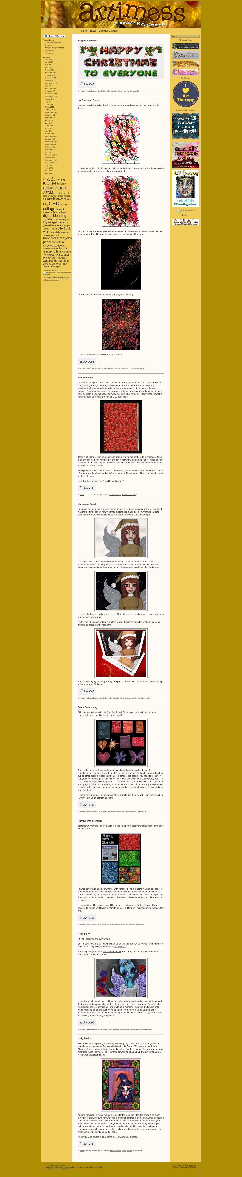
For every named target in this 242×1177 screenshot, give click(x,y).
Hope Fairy (84, 933)
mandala (55, 232)
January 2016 (50, 75)
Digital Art (126, 91)
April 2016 (48, 67)
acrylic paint (56, 188)
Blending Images (129, 698)
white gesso (49, 264)
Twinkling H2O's (52, 254)
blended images (63, 196)
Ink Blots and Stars (88, 100)
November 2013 (51, 112)
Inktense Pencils (50, 229)
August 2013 (49, 120)
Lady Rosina (84, 1038)
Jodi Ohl (122, 712)
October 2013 (50, 115)
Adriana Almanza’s (112, 951)
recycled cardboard (54, 245)
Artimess (61, 1165)
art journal (52, 196)
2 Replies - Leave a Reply (129, 495)
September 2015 (51, 83)
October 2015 (50, 80)
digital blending (54, 216)
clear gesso (65, 204)
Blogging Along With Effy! (54, 48)
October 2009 (50, 157)
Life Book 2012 (110, 712)
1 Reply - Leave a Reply (137, 368)
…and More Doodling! (53, 42)
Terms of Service (52, 1169)
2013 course (120, 946)
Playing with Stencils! (90, 820)
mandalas (65, 232)
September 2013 (51, 118)
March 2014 (49, 107)
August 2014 (49, 99)
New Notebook (86, 377)
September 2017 (51, 59)
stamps (54, 248)
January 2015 (50, 91)
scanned (46, 248)
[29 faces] (185, 206)
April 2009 (48, 173)
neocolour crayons (57, 238)
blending (48, 198)
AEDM (48, 193)
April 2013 (48, 131)
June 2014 (49, 104)
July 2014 (48, 102)
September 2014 (51, 96)
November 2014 (51, 94)
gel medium (60, 222)
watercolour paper (59, 258)
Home (84, 30)
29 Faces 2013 (54, 182)
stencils (53, 251)
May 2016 (48, 65)
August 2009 (49, 163)
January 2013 (50, 139)
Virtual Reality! (50, 50)
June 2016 (49, 62)
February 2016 (50, 72)
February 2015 (50, 88)
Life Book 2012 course (136, 944)
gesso (46, 225)
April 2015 (48, 86)
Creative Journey (108, 30)
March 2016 (49, 70)
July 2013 (48, 123)
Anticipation (49, 53)
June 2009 (49, 168)
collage (49, 208)
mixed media (54, 235)
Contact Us (65, 1169)
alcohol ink (58, 193)
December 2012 (51, 142)
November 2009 (51, 155)
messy (46, 235)
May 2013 (48, 128)
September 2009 (51, 160)
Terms (93, 30)
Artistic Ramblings (116, 91)
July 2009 (48, 165)
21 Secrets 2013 (52, 180)
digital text (49, 219)
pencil (47, 242)
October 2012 (50, 147)
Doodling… (49, 45)
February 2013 (50, 136)
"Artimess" (192, 1165)
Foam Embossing (87, 707)
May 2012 (48, 152)
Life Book (125, 811)
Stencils (137, 698)
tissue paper (65, 251)
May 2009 (48, 171)
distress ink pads (62, 220)
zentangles (55, 267)
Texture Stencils (128, 826)
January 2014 (50, 110)
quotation (58, 242)
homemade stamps (60, 225)
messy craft (132, 811)
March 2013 (49, 134)
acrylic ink (62, 184)
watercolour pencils (56, 260)
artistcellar (147, 826)
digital (64, 212)
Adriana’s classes (128, 1137)
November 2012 (51, 144)
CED (54, 203)
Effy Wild (48, 222)
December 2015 (51, 78)
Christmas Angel (87, 504)
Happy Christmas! (87, 40)
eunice (82, 91)
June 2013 (49, 126)
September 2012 (51, 150)
